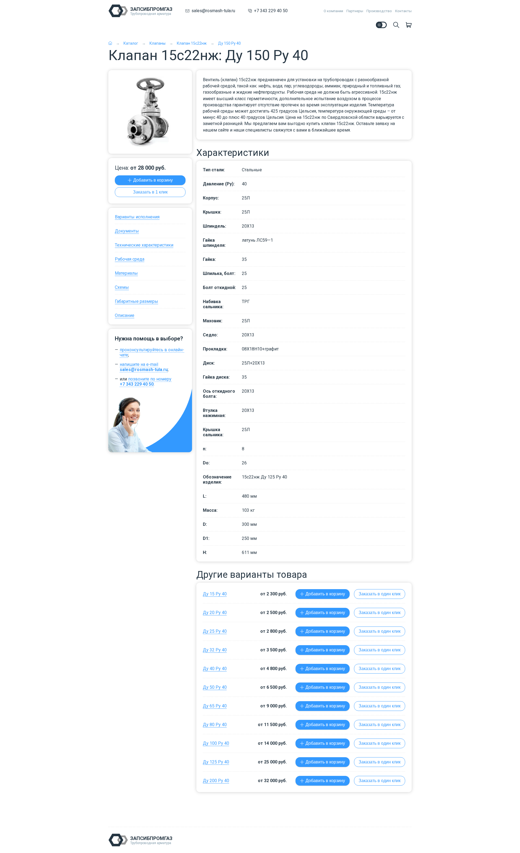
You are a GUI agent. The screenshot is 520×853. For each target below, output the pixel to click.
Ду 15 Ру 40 (215, 593)
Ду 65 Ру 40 (215, 705)
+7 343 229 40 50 (271, 10)
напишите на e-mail (144, 367)
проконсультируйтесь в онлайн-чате (152, 352)
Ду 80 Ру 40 (215, 724)
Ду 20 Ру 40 (215, 612)
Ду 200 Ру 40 (216, 780)
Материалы (126, 273)
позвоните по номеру (145, 381)
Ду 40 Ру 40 (215, 668)
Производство (379, 11)
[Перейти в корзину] (409, 25)
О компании (333, 11)
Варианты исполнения (137, 216)
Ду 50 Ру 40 (215, 687)
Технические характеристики (144, 245)
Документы (127, 231)
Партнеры (354, 11)
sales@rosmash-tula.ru (213, 10)
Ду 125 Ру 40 (216, 762)
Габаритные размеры (136, 301)
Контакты (403, 11)
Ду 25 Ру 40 (215, 631)
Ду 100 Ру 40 (216, 743)
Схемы (122, 287)
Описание (124, 315)
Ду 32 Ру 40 (215, 649)
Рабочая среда (129, 259)
